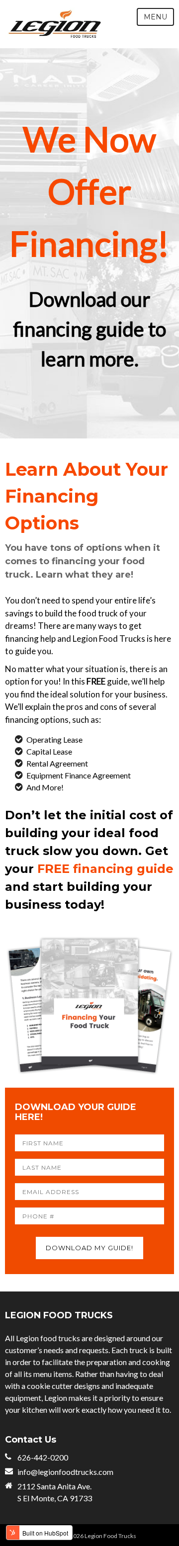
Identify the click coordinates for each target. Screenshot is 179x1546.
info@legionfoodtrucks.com (65, 1471)
